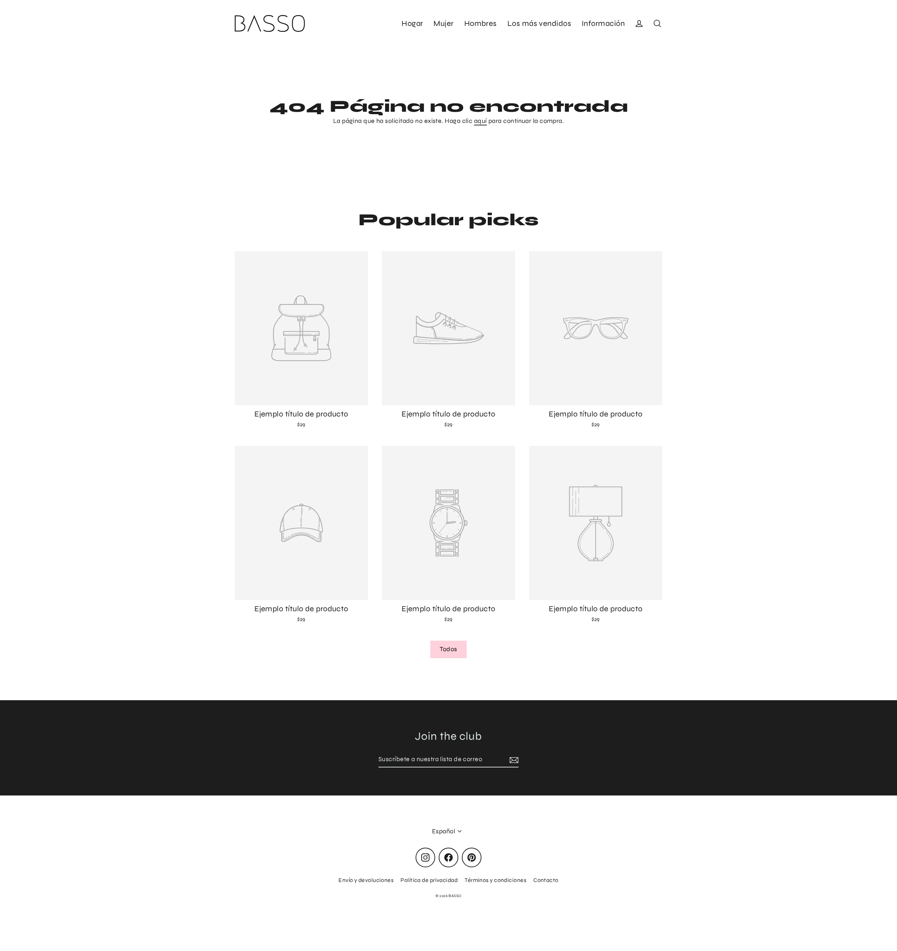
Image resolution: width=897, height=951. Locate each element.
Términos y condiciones (495, 880)
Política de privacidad (429, 880)
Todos (448, 649)
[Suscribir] (513, 759)
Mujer (443, 23)
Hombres (480, 23)
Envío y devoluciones (365, 880)
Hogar (412, 23)
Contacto (546, 880)
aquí (480, 121)
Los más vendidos (539, 23)
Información (603, 23)
